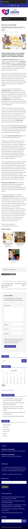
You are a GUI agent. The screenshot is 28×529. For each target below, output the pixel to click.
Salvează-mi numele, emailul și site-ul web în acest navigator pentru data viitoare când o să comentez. (13, 340)
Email (6, 329)
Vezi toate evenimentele (7, 390)
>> (24, 370)
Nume (6, 324)
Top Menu (6, 2)
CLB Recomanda (7, 425)
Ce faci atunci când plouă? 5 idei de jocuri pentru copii (7, 285)
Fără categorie (6, 429)
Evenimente (12, 274)
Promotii (5, 436)
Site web (6, 333)
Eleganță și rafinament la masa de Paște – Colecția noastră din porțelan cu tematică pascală (13, 408)
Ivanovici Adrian (14, 32)
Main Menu (6, 19)
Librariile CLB (6, 431)
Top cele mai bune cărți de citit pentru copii (13, 416)
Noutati (5, 433)
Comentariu (7, 305)
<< (3, 370)
